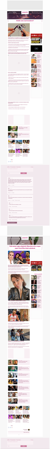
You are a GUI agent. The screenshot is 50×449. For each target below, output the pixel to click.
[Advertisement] (18, 119)
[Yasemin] (25, 12)
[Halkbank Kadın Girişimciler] (14, 12)
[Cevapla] (12, 185)
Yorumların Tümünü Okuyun (11, 222)
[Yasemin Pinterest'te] (11, 12)
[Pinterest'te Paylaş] (12, 161)
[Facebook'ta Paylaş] (8, 161)
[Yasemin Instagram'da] (10, 12)
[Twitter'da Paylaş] (10, 161)
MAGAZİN (22, 243)
